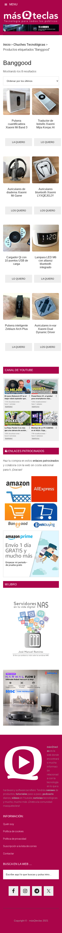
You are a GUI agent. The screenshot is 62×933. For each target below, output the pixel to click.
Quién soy (8, 824)
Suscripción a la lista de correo (20, 846)
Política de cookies (13, 831)
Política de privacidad (14, 838)
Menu (13, 4)
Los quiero (18, 210)
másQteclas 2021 (38, 920)
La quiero (18, 142)
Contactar (8, 853)
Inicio (7, 44)
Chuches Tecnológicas (29, 44)
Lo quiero (47, 142)
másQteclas (31, 16)
